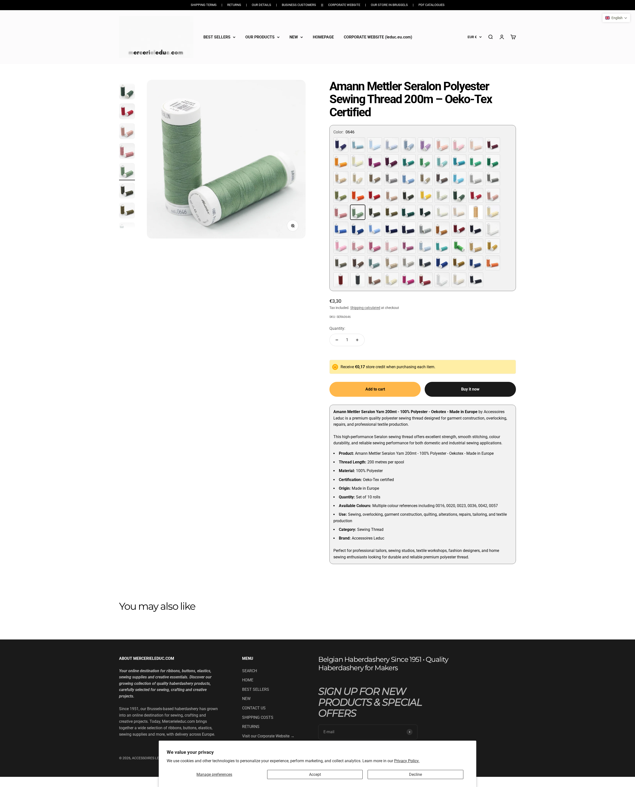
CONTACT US (254, 708)
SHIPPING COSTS (257, 717)
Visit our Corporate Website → (268, 736)
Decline (415, 774)
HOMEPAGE (323, 36)
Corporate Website (344, 5)
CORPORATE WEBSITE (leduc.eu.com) (378, 36)
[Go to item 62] (127, 191)
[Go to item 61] (127, 171)
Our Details (261, 5)
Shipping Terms (204, 5)
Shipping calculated (365, 308)
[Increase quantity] (357, 340)
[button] (616, 18)
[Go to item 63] (127, 211)
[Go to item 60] (127, 151)
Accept (315, 774)
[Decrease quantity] (337, 340)
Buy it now (470, 389)
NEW (293, 36)
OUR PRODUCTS (260, 36)
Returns (234, 5)
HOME (247, 680)
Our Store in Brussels (389, 5)
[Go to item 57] (127, 92)
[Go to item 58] (127, 112)
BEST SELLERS (216, 36)
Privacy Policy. (406, 760)
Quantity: (337, 328)
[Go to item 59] (127, 132)
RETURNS (250, 726)
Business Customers (299, 5)
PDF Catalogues (431, 5)
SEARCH (249, 670)
